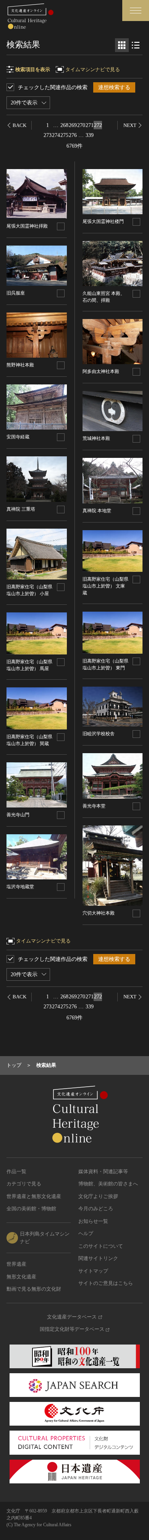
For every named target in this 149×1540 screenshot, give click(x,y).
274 (56, 135)
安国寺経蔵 (17, 437)
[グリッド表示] (122, 45)
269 (73, 125)
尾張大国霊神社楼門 (103, 221)
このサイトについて (100, 1246)
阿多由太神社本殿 (101, 371)
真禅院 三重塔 (20, 509)
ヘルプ (85, 1233)
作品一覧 (16, 1171)
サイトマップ (93, 1271)
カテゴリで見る (23, 1184)
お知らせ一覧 (93, 1221)
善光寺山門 (17, 814)
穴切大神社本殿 (99, 913)
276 (73, 135)
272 (98, 125)
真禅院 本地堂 (97, 510)
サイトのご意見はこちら (105, 1283)
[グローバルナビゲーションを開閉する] (135, 10)
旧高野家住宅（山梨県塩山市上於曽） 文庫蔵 (105, 586)
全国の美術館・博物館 (31, 1208)
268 (64, 125)
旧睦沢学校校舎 (99, 733)
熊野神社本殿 (20, 365)
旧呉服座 (15, 293)
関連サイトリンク (98, 1258)
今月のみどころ (95, 1208)
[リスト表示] (136, 45)
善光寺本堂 (94, 806)
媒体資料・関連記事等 (103, 1171)
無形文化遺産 (21, 1277)
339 (90, 135)
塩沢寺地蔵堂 (20, 886)
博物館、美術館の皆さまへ (108, 1184)
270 (81, 125)
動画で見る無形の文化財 (33, 1289)
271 (90, 125)
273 (48, 135)
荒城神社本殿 (96, 438)
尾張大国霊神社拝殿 (27, 226)
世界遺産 (16, 1264)
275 (64, 135)
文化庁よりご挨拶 (98, 1196)
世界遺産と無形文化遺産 (33, 1196)
